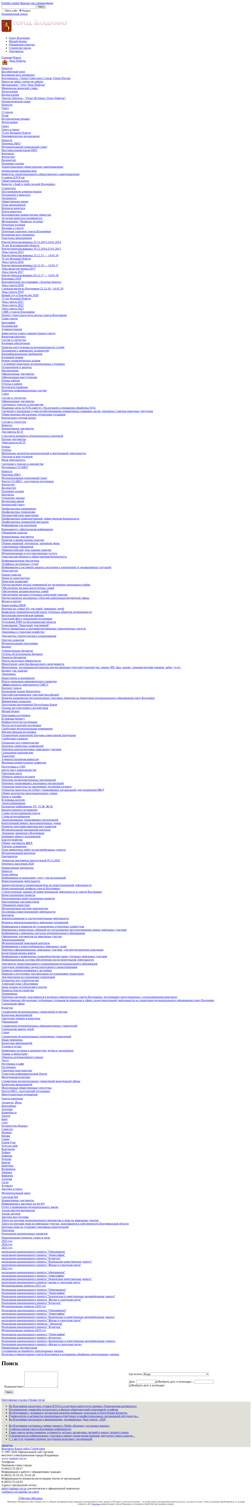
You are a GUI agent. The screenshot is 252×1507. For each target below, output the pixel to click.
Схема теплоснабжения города (20, 813)
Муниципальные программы (19, 643)
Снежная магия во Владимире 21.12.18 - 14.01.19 (32, 288)
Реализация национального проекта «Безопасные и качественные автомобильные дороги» (58, 1341)
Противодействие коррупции (20, 515)
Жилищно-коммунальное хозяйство (23, 762)
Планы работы (10, 380)
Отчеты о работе (11, 383)
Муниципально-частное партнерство (24, 908)
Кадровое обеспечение (15, 343)
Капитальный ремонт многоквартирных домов (31, 823)
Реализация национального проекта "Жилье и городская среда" (41, 1299)
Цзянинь (6, 1155)
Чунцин (6, 1159)
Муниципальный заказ (15, 1193)
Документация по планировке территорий (28, 977)
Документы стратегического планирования (28, 635)
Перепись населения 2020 (17, 863)
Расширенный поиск (14, 14)
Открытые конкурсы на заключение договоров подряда (36, 786)
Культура (7, 1007)
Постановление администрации (21, 191)
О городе (7, 112)
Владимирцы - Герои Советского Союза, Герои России (35, 78)
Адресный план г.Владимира (19, 983)
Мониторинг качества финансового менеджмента (32, 664)
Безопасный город (13, 504)
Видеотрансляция (12, 501)
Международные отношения (19, 1094)
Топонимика (9, 993)
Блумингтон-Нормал (14, 1125)
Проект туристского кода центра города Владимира (34, 315)
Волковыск (8, 1169)
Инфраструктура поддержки (19, 722)
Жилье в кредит (11, 601)
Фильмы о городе (12, 228)
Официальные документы (17, 373)
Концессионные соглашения (19, 809)
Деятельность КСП (13, 442)
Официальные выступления (19, 377)
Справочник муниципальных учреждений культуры (34, 1011)
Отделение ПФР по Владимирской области (28, 621)
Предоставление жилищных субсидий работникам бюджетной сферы (45, 597)
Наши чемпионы (12, 1039)
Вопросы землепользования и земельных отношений (34, 922)
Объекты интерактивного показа (22, 1057)
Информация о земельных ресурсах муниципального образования (43, 933)
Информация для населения (19, 525)
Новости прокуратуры (15, 578)
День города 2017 (12, 272)
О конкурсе (8, 188)
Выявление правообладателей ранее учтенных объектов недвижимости (46, 612)
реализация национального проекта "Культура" (31, 1258)
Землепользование (13, 939)
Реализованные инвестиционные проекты (28, 898)
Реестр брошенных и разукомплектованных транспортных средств (43, 628)
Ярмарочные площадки (16, 701)
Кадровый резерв (12, 357)
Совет (5, 393)
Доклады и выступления (16, 456)
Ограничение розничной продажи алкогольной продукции (38, 735)
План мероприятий (13, 204)
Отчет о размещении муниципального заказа (29, 1207)
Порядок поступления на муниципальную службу (33, 347)
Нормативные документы (17, 428)
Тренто (5, 1115)
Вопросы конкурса (13, 208)
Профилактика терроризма (18, 511)
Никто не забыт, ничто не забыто (22, 81)
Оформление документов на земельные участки (31, 936)
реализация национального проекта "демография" (33, 1275)
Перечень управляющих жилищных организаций (32, 783)
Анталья (6, 1178)
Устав (4, 115)
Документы (16, 51)
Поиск (17, 57)
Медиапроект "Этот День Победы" (23, 84)
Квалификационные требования (21, 353)
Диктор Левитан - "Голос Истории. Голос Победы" (33, 98)
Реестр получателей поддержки (21, 725)
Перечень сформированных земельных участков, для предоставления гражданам (52, 949)
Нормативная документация (19, 1347)
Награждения (9, 370)
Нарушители (9, 856)
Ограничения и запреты (16, 367)
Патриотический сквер (15, 101)
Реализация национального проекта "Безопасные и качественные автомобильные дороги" (58, 1296)
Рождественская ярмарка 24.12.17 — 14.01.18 (29, 275)
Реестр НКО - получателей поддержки (25, 1091)
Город (5, 108)
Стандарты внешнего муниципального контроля (32, 435)
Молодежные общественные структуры (26, 1087)
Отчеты (6, 449)
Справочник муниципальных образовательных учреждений (39, 1025)
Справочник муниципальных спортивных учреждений (36, 1036)
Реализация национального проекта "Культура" (31, 1303)
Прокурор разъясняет (14, 581)
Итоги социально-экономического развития (29, 681)
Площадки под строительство (20, 742)
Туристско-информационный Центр (24, 1073)
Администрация (11, 329)
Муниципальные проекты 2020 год (23, 1306)
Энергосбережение (13, 803)
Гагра (4, 1182)
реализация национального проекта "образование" (33, 1272)
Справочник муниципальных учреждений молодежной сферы (40, 1081)
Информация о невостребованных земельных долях (34, 946)
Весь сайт (11, 10)
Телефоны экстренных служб (19, 564)
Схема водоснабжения (15, 816)
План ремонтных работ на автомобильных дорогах (33, 849)
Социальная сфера (13, 1003)
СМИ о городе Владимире (18, 311)
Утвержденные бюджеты (17, 650)
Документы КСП (12, 431)
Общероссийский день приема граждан (26, 549)
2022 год (6, 1268)
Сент (4, 1122)
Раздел (26, 10)
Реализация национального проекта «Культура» (31, 1337)
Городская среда (11, 773)
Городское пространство (16, 1070)
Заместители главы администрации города (28, 333)
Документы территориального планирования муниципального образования (49, 963)
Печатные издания (13, 224)
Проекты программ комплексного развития (28, 826)
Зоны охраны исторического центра (24, 987)
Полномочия (9, 325)
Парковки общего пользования (20, 836)
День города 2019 (12, 291)
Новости (6, 68)
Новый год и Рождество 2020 (20, 295)
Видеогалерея (10, 94)
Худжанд (7, 1185)
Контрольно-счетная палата (18, 417)
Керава (5, 1135)
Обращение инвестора (15, 905)
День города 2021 (12, 301)
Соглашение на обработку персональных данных (32, 1351)
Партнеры (7, 1230)
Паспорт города (11, 688)
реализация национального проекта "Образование (33, 1251)
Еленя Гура (8, 1142)
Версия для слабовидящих (36, 3)
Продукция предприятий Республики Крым (29, 704)
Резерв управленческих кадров (20, 360)
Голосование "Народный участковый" (25, 625)
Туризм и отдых (11, 1046)
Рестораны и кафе (12, 1063)
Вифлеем (7, 1175)
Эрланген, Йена (11, 1102)
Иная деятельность (13, 459)
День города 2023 (12, 308)
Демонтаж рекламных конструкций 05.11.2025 (30, 860)
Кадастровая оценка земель (18, 953)
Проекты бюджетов (13, 657)
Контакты (7, 153)
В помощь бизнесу (13, 718)
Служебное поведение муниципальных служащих (33, 363)
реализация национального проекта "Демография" (33, 1255)
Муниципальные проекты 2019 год (23, 1330)
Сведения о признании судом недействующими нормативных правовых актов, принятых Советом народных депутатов (77, 411)
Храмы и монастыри (14, 1053)
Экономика (8, 674)
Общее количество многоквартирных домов (29, 793)
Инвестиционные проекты (18, 895)
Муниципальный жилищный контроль (26, 829)
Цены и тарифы (11, 796)
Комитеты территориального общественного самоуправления (40, 174)
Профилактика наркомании (18, 508)
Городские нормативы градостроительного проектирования (39, 967)
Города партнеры (12, 1098)
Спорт (5, 1032)
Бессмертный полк (13, 71)
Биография (8, 322)
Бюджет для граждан (14, 670)
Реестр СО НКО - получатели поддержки (27, 481)
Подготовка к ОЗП (13, 766)
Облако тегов (36, 1399)
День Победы (17, 60)
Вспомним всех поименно (18, 74)
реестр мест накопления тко (18, 769)
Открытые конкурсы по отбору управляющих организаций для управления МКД (52, 789)
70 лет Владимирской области (20, 245)
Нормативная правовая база (19, 170)
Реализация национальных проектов (24, 1233)
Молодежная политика (15, 1077)
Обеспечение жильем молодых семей (25, 591)
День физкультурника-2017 (18, 268)
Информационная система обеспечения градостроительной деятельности (47, 959)
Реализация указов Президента (20, 691)
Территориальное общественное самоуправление (32, 166)
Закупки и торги (11, 1188)
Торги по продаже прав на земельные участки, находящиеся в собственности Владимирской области (65, 1223)
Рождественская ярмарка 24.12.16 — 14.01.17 (29, 265)
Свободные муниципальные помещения (26, 728)
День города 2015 (12, 252)
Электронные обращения (17, 546)
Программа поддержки (15, 715)
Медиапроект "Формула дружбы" (22, 221)
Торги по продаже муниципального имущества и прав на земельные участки (50, 1220)
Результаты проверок (14, 387)
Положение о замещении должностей (25, 350)
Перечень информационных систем (23, 390)
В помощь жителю (13, 799)
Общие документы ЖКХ (17, 843)
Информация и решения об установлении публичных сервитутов (42, 926)
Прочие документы (13, 439)
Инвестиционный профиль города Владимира (30, 888)
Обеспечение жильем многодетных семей (27, 588)
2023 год (6, 1247)
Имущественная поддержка (18, 731)
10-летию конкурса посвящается (21, 218)
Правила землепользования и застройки (26, 970)
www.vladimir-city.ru (13, 1458)
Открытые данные (13, 497)
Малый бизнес (18, 41)
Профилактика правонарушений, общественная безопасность (40, 518)
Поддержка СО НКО (14, 467)
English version (10, 3)
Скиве (5, 1139)
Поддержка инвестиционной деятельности (28, 911)
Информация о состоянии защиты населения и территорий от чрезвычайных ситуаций (56, 567)
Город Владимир (19, 37)
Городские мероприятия (16, 238)
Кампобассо (9, 1112)
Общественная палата (15, 180)
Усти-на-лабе (9, 1145)
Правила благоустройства (17, 990)
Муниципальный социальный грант (24, 146)
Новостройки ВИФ (13, 605)
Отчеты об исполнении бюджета (22, 654)
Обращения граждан (22, 44)
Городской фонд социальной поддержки (26, 618)
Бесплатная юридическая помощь (22, 615)
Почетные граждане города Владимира (26, 231)
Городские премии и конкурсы (20, 1018)
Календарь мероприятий (16, 1015)
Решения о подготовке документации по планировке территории (42, 973)
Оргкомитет (9, 198)
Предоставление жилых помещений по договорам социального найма (45, 584)
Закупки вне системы (15, 1217)
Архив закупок (10, 1213)
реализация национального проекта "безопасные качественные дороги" (46, 1279)
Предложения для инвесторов (20, 901)
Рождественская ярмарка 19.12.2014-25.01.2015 (31, 248)
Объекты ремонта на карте (18, 776)
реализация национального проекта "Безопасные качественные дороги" (46, 1261)
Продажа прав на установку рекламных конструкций (35, 1226)
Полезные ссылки (12, 163)
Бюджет (6, 646)
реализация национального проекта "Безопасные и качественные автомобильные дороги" (58, 1317)
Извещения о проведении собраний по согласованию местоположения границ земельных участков (64, 929)
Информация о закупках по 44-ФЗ (22, 1203)
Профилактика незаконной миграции (25, 521)
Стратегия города (20, 47)
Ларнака (6, 1172)
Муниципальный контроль (18, 853)
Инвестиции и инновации (18, 678)
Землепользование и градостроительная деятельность (35, 918)
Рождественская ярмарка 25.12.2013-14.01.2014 (31, 242)
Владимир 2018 (11, 278)
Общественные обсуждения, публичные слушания (33, 414)
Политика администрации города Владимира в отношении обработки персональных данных (60, 1354)
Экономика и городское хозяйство (22, 631)
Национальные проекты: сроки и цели (25, 1237)
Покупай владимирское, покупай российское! (30, 694)
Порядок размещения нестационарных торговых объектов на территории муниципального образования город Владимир (78, 698)
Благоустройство (12, 839)
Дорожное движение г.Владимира (22, 833)
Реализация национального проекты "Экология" (32, 1323)
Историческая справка (15, 118)
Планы (5, 446)
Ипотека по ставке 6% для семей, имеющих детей (32, 608)
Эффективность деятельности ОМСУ (25, 684)
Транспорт (8, 755)
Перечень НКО (11, 143)
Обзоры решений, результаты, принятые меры (30, 543)
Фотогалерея (9, 91)
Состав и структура (13, 339)
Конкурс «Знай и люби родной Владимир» (28, 184)
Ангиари (7, 1109)
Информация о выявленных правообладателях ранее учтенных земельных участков (54, 956)
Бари (4, 1119)
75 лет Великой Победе (16, 298)
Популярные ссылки (14, 1399)
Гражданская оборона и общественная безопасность (34, 556)
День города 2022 (12, 305)
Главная (6, 57)
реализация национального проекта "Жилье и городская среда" (41, 1265)
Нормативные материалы (17, 867)
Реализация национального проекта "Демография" (33, 1293)
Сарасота (7, 1129)
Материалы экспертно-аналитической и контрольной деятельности (43, 453)
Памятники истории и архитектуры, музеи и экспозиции (37, 1050)
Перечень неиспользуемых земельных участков (31, 749)
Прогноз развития (12, 640)
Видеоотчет (8, 160)
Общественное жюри (14, 201)
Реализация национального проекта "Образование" (33, 1289)
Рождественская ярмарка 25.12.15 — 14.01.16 (29, 255)
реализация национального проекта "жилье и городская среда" (41, 1282)
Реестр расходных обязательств (21, 660)
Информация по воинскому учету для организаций (33, 877)
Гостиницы (8, 1067)
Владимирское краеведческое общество (26, 214)
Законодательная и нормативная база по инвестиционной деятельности (46, 885)
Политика (96, 1504)
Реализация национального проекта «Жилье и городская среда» (41, 1344)
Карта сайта (22, 1448)
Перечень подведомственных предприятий (28, 779)
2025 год (6, 1241)
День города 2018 (12, 285)
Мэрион (6, 1132)
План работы (9, 874)
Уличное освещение (14, 846)
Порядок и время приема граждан (22, 540)
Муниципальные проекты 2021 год (23, 1285)
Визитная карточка (13, 336)
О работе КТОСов (13, 177)
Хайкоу (6, 1152)
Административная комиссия (20, 759)
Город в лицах (10, 129)
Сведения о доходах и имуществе (22, 404)
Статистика (37, 1448)
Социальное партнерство (17, 752)
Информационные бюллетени (20, 560)
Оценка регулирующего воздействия (24, 707)
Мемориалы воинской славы (19, 88)
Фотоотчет (8, 156)
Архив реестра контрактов (18, 1210)
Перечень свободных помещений (22, 746)
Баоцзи (5, 1162)
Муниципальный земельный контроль (25, 943)
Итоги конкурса (11, 211)
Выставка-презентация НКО (19, 150)
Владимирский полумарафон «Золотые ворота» (31, 281)
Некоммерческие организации (20, 136)
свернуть (7, 1445)
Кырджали (8, 1149)
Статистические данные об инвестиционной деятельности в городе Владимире (51, 891)
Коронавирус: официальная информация (27, 529)
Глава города (9, 318)
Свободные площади (14, 738)
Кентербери (8, 1105)
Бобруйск (7, 1165)
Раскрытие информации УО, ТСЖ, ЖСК (27, 806)
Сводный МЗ (9, 1197)
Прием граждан (11, 574)
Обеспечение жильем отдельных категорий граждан (34, 594)
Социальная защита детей (17, 1029)
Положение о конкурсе (15, 194)
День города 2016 (12, 262)
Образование (9, 1021)
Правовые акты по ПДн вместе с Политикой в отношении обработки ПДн (48, 407)
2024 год (6, 1244)
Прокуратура (9, 570)
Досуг (5, 1060)
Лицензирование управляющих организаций (29, 819)
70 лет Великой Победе (16, 132)
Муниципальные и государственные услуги (29, 553)
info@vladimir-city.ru (14, 1488)
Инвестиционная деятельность (20, 881)
